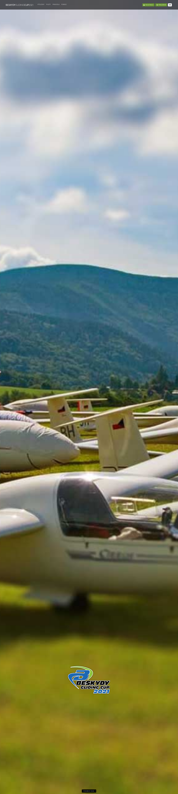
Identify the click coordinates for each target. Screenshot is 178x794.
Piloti (48, 4)
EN (170, 5)
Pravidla (56, 4)
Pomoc (64, 4)
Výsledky (40, 4)
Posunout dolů (89, 791)
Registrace (149, 5)
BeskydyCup (19, 4)
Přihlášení (162, 5)
